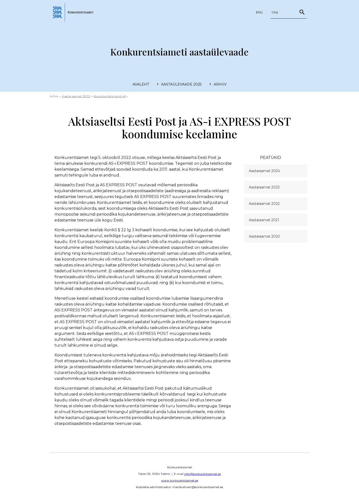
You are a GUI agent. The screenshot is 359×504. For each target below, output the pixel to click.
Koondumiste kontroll (110, 96)
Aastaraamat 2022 (76, 96)
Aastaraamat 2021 (264, 220)
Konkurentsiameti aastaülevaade (179, 51)
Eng (259, 12)
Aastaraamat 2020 (264, 236)
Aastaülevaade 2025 (181, 84)
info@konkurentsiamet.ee (202, 474)
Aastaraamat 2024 (264, 171)
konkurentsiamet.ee (74, 12)
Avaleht (141, 84)
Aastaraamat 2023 (264, 187)
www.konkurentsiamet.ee (179, 480)
